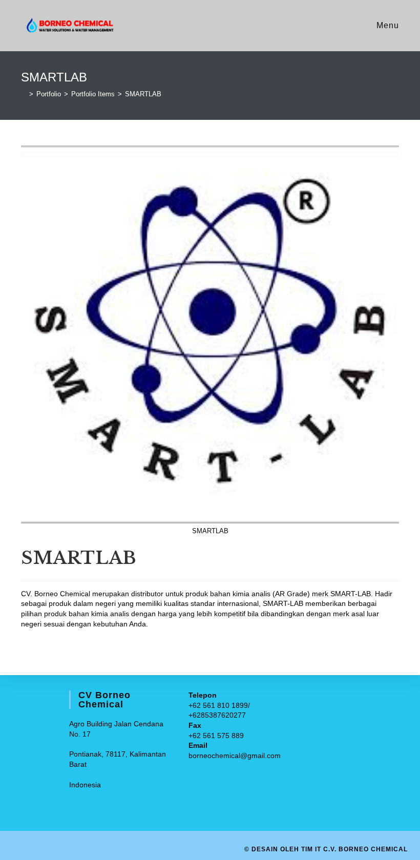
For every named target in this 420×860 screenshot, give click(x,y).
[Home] (23, 94)
